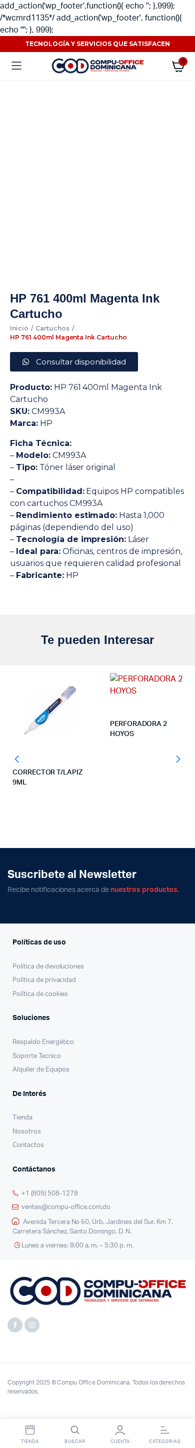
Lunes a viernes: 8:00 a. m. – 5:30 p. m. (78, 1245)
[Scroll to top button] (179, 1408)
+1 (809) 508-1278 (50, 1193)
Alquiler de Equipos (41, 1069)
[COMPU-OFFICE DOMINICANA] (97, 66)
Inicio (19, 328)
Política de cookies (40, 994)
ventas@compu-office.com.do (66, 1207)
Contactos (28, 1145)
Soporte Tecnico (36, 1056)
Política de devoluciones (48, 967)
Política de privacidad (44, 980)
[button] (17, 759)
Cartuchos (53, 328)
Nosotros (26, 1131)
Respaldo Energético (43, 1042)
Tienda (22, 1117)
